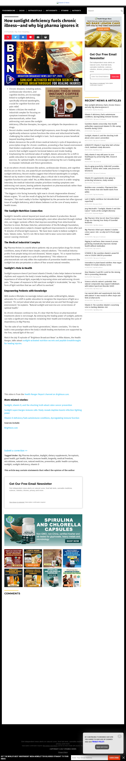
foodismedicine (8, 10)
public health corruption (67, 461)
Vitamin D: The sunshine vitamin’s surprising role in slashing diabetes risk (102, 306)
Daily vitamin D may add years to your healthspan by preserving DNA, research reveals (101, 157)
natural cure (21, 461)
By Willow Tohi (98, 150)
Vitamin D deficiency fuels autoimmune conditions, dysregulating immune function (41, 418)
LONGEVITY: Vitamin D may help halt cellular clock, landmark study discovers (102, 146)
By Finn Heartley (98, 110)
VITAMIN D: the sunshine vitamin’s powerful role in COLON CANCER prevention (102, 254)
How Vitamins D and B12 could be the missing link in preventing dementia (102, 273)
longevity (52, 458)
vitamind (64, 10)
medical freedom (65, 458)
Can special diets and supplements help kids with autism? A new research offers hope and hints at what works (102, 295)
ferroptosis (73, 455)
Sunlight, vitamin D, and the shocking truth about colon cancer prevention (38, 405)
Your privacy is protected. (17, 502)
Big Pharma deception (29, 455)
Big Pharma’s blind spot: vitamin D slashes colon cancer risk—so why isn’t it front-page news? (102, 232)
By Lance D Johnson (100, 119)
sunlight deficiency (21, 464)
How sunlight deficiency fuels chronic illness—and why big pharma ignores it (103, 106)
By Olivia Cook (98, 289)
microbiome (9, 461)
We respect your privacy (50, 745)
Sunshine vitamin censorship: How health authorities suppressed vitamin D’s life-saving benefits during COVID (103, 126)
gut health (21, 458)
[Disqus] (43, 628)
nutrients (76, 10)
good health (9, 458)
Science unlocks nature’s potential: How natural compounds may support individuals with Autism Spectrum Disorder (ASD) (102, 284)
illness (29, 458)
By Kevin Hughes (98, 213)
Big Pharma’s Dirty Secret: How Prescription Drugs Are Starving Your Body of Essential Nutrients (102, 220)
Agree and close (102, 747)
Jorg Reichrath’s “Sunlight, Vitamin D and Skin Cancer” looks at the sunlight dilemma (102, 210)
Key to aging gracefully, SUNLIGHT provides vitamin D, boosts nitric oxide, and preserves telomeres (102, 168)
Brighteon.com (11, 428)
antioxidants (51, 10)
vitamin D (35, 464)
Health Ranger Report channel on (46, 394)
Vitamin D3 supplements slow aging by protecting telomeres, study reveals (100, 179)
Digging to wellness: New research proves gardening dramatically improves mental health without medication (101, 243)
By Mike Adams (98, 225)
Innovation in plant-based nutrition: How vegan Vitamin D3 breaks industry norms (103, 264)
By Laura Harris (97, 204)
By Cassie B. (97, 131)
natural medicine (36, 461)
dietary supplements (57, 455)
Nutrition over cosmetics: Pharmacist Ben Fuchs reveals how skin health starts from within (101, 189)
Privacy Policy (63, 752)
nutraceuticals (35, 10)
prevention (50, 461)
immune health (40, 458)
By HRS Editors (98, 267)
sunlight (8, 464)
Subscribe (114, 758)
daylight (43, 455)
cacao (21, 10)
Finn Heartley (23, 32)
